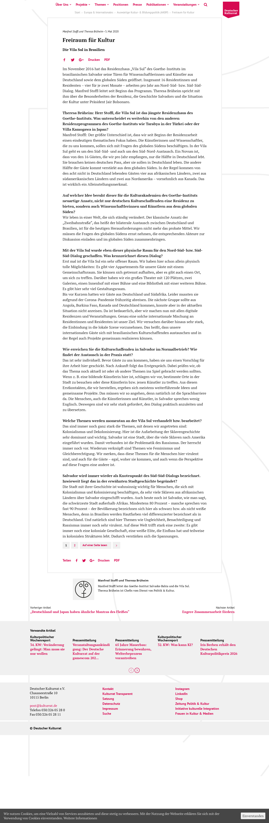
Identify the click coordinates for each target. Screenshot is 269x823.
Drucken (94, 60)
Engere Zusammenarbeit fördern (208, 612)
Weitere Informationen (80, 818)
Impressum (110, 708)
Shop (179, 699)
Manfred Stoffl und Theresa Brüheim (83, 31)
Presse (137, 4)
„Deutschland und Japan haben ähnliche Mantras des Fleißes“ (79, 612)
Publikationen (156, 4)
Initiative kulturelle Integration (197, 708)
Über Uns (62, 4)
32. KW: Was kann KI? (175, 644)
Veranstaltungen (185, 4)
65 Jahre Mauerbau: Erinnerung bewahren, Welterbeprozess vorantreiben (133, 651)
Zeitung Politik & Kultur (192, 704)
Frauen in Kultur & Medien (194, 713)
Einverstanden (253, 816)
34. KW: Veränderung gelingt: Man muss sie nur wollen (47, 649)
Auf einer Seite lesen (95, 545)
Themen (100, 4)
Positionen (120, 4)
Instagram (182, 689)
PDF (107, 60)
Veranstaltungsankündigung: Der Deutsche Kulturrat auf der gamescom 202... (91, 651)
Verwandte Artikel (42, 630)
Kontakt (107, 689)
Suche (106, 713)
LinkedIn (181, 694)
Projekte (81, 4)
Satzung (108, 699)
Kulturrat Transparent (117, 694)
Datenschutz (111, 704)
